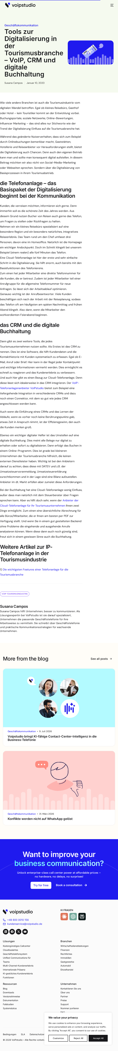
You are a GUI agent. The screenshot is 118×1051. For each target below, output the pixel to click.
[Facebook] (12, 931)
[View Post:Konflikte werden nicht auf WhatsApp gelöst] (59, 780)
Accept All (98, 1038)
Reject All (78, 1038)
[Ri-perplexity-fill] (82, 916)
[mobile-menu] (110, 5)
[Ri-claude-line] (64, 916)
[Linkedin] (5, 931)
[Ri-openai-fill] (73, 916)
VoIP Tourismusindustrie (15, 593)
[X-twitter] (18, 931)
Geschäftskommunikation (21, 25)
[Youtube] (25, 931)
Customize (58, 1038)
